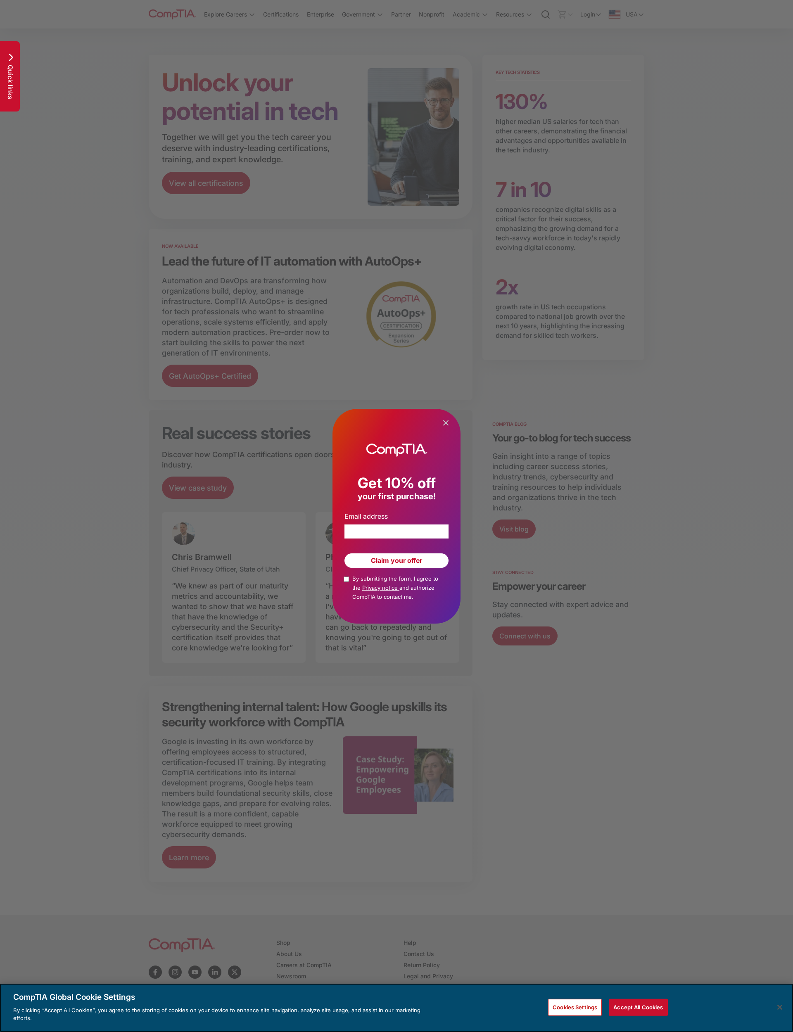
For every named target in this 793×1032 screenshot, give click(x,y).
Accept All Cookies (638, 1007)
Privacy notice (380, 587)
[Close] (780, 1007)
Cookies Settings (575, 1007)
